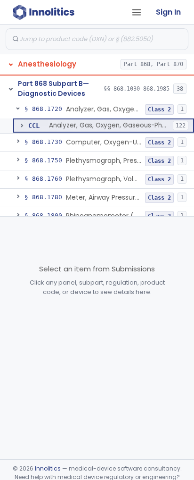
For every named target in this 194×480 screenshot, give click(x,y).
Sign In (168, 12)
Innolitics (48, 468)
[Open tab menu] (137, 12)
